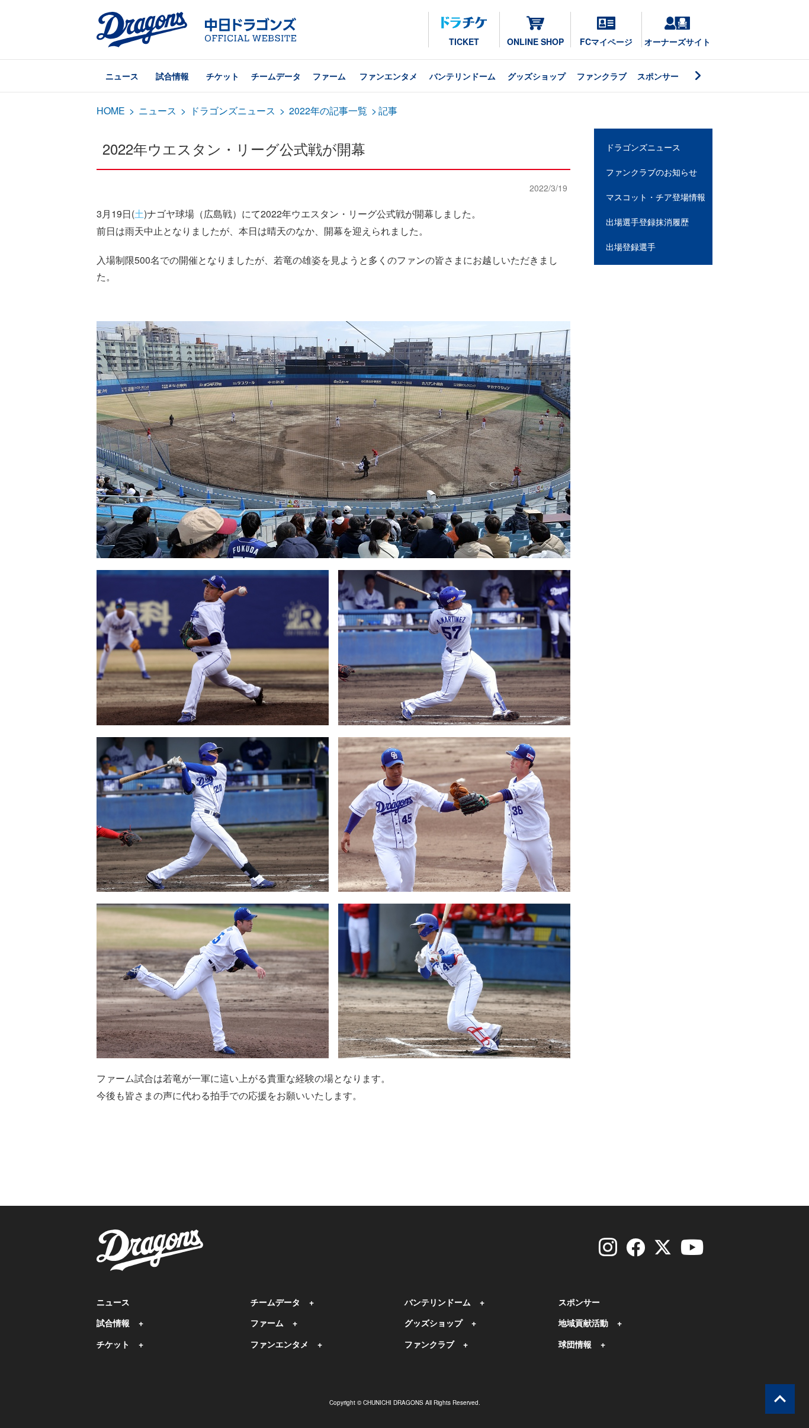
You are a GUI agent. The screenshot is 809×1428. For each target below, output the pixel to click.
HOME (111, 110)
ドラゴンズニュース (232, 110)
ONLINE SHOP (535, 41)
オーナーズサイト (677, 41)
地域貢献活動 (583, 1322)
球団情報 (575, 1344)
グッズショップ (537, 76)
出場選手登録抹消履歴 (647, 222)
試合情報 (172, 76)
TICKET (464, 41)
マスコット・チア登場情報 (655, 197)
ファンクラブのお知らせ (651, 172)
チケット (222, 76)
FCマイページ (606, 41)
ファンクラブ (602, 76)
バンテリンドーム (462, 76)
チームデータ (276, 76)
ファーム (329, 76)
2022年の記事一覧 (328, 110)
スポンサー (658, 76)
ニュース (122, 76)
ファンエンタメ (388, 76)
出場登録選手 (631, 246)
